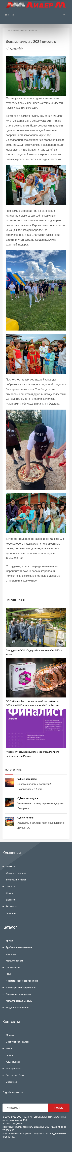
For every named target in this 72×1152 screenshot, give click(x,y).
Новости (10, 886)
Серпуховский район (17, 1041)
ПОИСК (58, 1107)
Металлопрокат (14, 960)
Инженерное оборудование (21, 987)
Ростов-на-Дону (15, 1075)
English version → (13, 1092)
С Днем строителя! (27, 779)
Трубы (9, 940)
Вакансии (11, 899)
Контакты (11, 913)
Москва (10, 1035)
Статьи (9, 893)
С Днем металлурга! (28, 798)
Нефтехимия (13, 967)
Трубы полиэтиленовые (19, 947)
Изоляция (11, 954)
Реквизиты (11, 906)
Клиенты (10, 866)
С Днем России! (25, 817)
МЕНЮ (10, 15)
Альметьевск (13, 1061)
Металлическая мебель (19, 1000)
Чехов (9, 1048)
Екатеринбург (13, 1068)
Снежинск (11, 1081)
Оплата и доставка (16, 873)
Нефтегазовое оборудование (22, 980)
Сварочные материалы (18, 994)
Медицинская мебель (18, 1007)
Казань (9, 1055)
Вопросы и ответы (16, 879)
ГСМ (8, 974)
